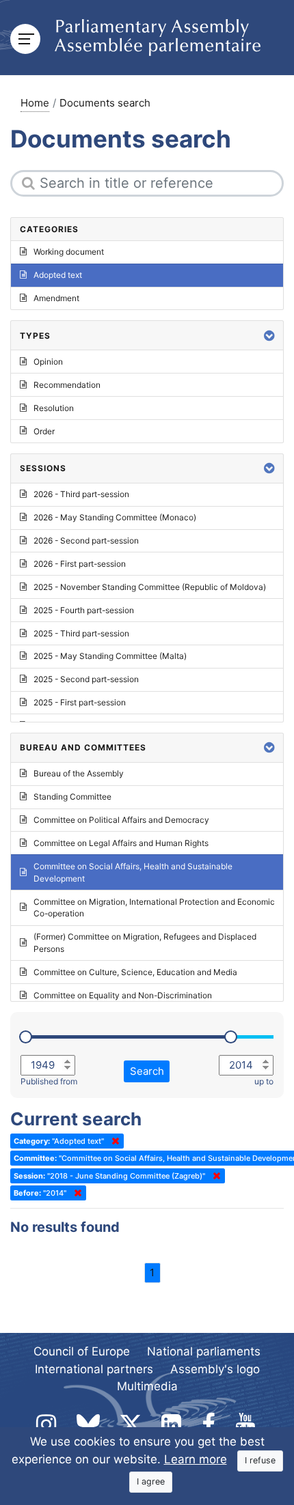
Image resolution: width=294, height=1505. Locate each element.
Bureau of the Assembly (79, 773)
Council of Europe (82, 1351)
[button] (269, 335)
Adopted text (58, 275)
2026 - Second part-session (86, 540)
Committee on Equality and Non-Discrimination (123, 995)
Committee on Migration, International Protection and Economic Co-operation (154, 908)
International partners (94, 1369)
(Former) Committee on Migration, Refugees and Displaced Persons (145, 942)
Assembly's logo (215, 1369)
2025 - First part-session (80, 702)
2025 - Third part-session (81, 633)
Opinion (48, 361)
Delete (113, 1141)
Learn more (195, 1459)
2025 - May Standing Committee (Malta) (110, 656)
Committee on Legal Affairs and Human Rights (121, 843)
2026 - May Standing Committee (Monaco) (115, 517)
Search (147, 1071)
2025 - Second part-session (86, 679)
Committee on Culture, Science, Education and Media (135, 972)
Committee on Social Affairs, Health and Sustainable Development (133, 872)
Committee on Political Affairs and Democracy (121, 820)
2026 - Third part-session (81, 494)
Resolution (54, 408)
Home (35, 102)
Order (44, 431)
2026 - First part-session (80, 564)
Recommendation (67, 385)
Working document (69, 252)
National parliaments (203, 1351)
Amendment (56, 298)
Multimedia (147, 1386)
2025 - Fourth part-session (84, 610)
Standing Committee (72, 796)
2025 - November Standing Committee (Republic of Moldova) (150, 587)
